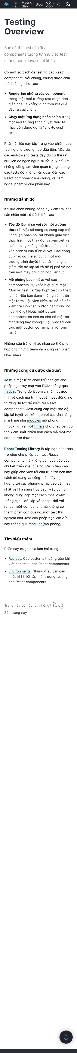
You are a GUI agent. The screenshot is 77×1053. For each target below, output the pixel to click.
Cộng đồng (50, 4)
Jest (8, 380)
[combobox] (58, 4)
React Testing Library (22, 449)
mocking (36, 524)
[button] (66, 1037)
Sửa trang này (15, 612)
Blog (39, 4)
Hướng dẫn (27, 4)
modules (34, 420)
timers (39, 426)
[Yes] (55, 604)
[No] (60, 604)
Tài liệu (15, 4)
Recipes (15, 558)
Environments (20, 571)
